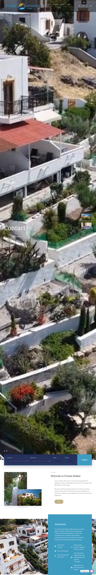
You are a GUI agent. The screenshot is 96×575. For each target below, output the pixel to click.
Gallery (69, 4)
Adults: (54, 457)
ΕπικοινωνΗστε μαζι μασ (18, 236)
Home (49, 4)
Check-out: (33, 457)
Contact (59, 7)
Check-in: (9, 457)
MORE (59, 501)
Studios (55, 4)
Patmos (62, 4)
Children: (67, 457)
